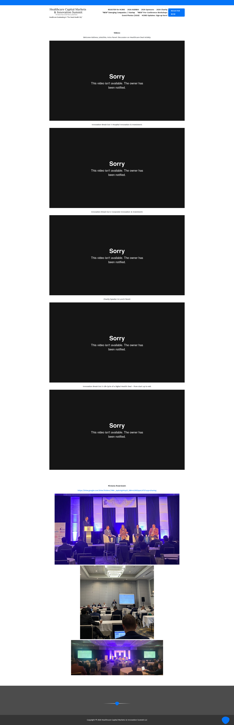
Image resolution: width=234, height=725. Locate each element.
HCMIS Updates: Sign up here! (154, 15)
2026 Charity (161, 10)
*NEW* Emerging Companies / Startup (118, 12)
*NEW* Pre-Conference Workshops (152, 12)
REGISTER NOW (175, 12)
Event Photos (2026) (130, 15)
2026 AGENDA (133, 10)
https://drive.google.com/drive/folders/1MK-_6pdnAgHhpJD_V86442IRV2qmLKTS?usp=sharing (117, 490)
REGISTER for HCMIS (116, 10)
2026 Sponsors (147, 10)
